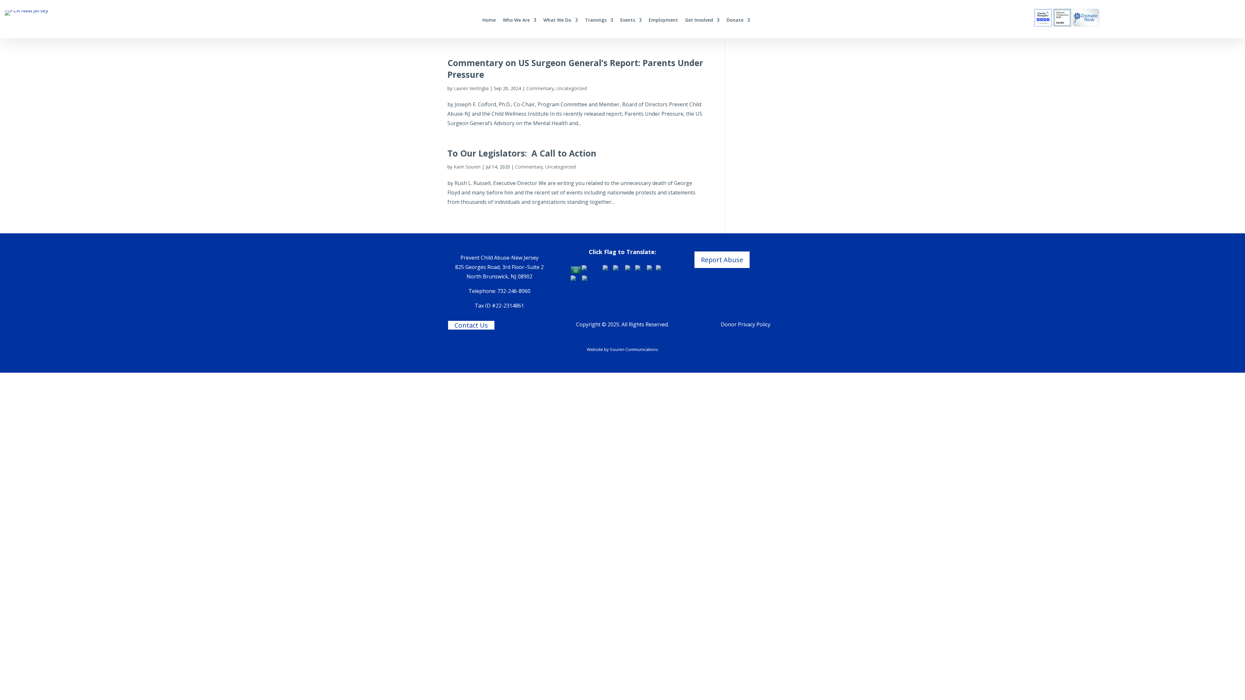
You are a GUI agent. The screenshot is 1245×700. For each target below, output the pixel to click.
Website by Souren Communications (622, 349)
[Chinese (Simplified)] (592, 269)
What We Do (557, 20)
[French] (630, 269)
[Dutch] (608, 269)
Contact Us (471, 325)
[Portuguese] (661, 269)
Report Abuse (722, 259)
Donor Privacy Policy (745, 324)
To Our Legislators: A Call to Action (521, 153)
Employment (663, 20)
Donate (735, 20)
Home (489, 20)
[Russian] (576, 279)
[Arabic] (576, 269)
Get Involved (699, 20)
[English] (619, 269)
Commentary (540, 88)
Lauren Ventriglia (471, 88)
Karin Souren (467, 167)
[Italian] (651, 269)
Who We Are (516, 20)
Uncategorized (571, 88)
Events (627, 20)
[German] (641, 269)
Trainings (596, 20)
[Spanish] (587, 279)
